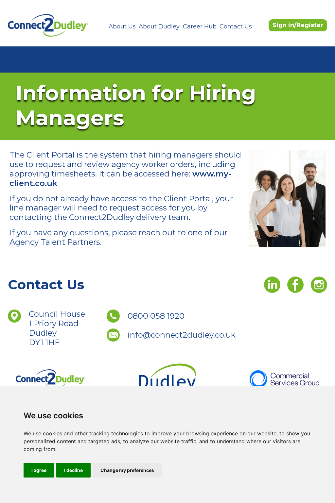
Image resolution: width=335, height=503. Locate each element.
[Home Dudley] (50, 378)
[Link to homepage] (48, 25)
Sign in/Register (298, 25)
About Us (122, 26)
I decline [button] (73, 470)
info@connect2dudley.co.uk (182, 335)
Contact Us (236, 26)
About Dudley (159, 26)
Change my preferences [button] (127, 470)
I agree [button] (38, 470)
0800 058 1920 (156, 316)
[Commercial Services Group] (284, 378)
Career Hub (200, 26)
